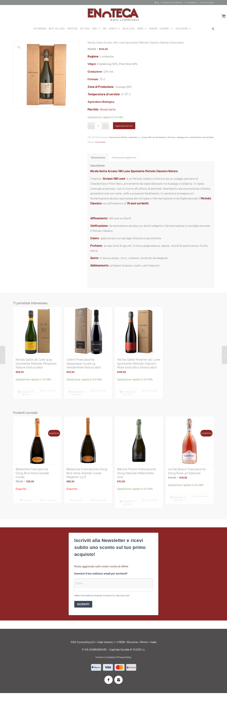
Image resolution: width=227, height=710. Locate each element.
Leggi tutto (27, 500)
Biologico (172, 137)
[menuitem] (157, 2)
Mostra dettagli (49, 391)
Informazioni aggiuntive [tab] (124, 157)
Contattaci (191, 2)
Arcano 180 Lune (148, 137)
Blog (156, 2)
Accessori (181, 28)
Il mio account (207, 2)
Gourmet (165, 28)
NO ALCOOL (129, 28)
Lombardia (132, 137)
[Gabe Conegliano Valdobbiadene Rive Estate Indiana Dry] (2, 355)
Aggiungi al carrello (124, 126)
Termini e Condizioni (173, 2)
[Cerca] (213, 28)
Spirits (113, 28)
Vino (94, 28)
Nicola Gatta (107, 109)
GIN (104, 28)
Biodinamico (161, 137)
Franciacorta (114, 137)
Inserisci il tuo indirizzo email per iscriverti (100, 573)
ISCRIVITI (83, 604)
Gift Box (85, 28)
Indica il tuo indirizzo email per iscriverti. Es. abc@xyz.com (101, 595)
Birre (140, 28)
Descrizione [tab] (98, 157)
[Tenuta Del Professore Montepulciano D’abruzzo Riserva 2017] (224, 355)
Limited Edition (196, 137)
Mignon (153, 28)
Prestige (72, 28)
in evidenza (40, 28)
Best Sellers (57, 28)
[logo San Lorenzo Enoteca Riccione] (113, 14)
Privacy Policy (124, 657)
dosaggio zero (183, 137)
